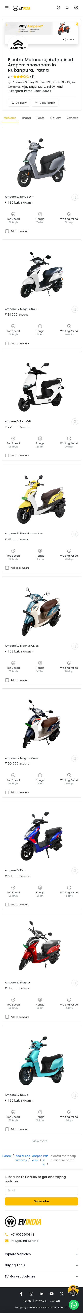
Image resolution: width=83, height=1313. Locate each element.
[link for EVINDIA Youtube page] (52, 1293)
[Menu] (6, 7)
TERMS (27, 1300)
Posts (40, 118)
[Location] (58, 7)
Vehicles (10, 118)
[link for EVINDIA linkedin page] (41, 1293)
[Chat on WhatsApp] (74, 1305)
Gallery (55, 118)
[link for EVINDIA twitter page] (62, 1293)
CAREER (55, 1300)
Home (6, 1156)
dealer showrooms (23, 1158)
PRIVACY (40, 1300)
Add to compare (20, 231)
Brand (26, 118)
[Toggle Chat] (73, 1290)
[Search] (67, 7)
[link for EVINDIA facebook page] (21, 1293)
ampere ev (37, 1158)
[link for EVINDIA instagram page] (31, 1293)
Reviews (72, 118)
